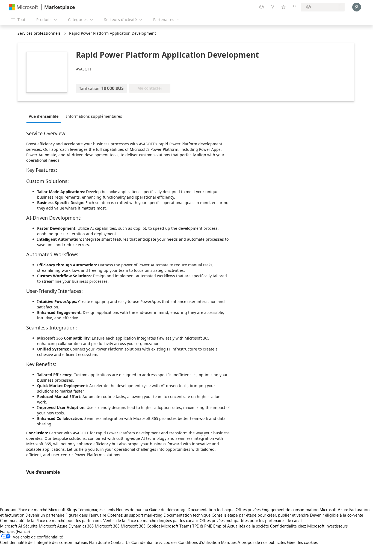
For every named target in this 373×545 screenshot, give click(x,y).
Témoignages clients (96, 509)
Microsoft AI (11, 526)
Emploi (219, 526)
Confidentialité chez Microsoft (297, 526)
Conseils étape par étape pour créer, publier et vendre (260, 515)
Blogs (72, 509)
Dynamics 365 (81, 526)
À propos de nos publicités (262, 542)
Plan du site (99, 542)
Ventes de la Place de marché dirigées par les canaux (151, 520)
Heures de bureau (132, 509)
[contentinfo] (65, 33)
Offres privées (248, 509)
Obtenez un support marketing (134, 515)
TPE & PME (202, 526)
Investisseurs (336, 526)
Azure (62, 526)
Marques (228, 542)
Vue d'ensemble (43, 116)
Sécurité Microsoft (39, 526)
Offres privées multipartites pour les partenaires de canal (251, 520)
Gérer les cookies (302, 542)
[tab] (45, 116)
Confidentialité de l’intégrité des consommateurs (44, 542)
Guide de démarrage (168, 509)
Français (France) (15, 531)
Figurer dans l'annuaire (86, 515)
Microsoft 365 (107, 526)
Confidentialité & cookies (154, 542)
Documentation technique (211, 509)
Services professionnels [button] (39, 33)
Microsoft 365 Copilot (140, 526)
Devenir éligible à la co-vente (336, 515)
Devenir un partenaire (44, 515)
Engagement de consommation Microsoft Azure (305, 509)
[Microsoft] (23, 7)
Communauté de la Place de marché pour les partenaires (51, 520)
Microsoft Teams (176, 526)
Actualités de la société (248, 526)
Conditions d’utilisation (199, 542)
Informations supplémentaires (94, 116)
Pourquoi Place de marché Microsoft (33, 509)
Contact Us (120, 542)
